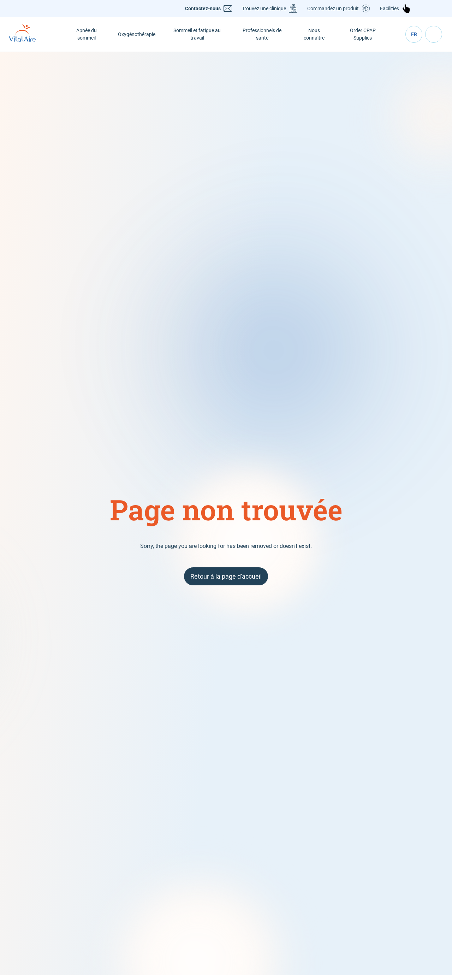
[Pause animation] (446, 57)
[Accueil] (30, 34)
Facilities (389, 8)
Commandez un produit (333, 8)
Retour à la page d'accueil (226, 576)
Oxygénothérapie (136, 34)
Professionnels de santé (262, 34)
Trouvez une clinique (264, 8)
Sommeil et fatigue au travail (197, 34)
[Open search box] (433, 34)
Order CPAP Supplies (363, 34)
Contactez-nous (203, 8)
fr (414, 34)
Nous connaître (314, 34)
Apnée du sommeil (86, 34)
